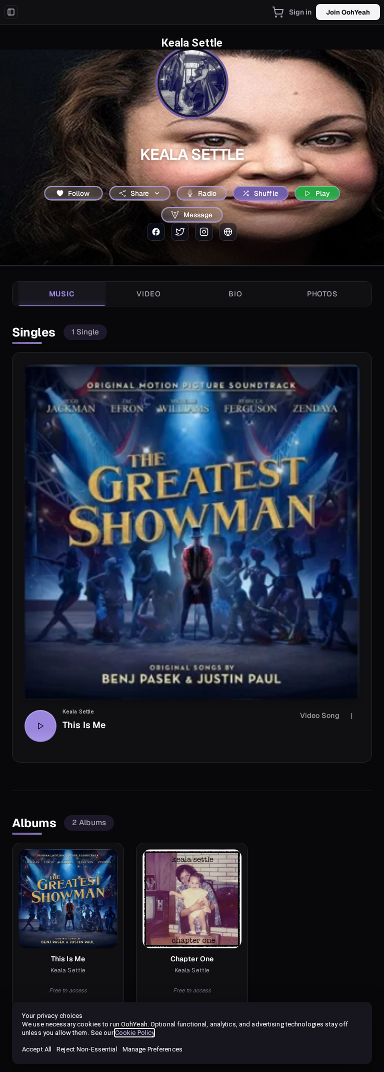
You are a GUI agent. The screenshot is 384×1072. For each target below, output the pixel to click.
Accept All (37, 1049)
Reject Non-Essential (86, 1049)
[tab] (62, 294)
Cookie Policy (134, 1032)
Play (323, 193)
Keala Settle (78, 711)
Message (198, 214)
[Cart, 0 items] (278, 12)
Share (140, 193)
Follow (79, 193)
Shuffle (266, 193)
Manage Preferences (152, 1049)
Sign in (300, 12)
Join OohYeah (348, 12)
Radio (207, 193)
